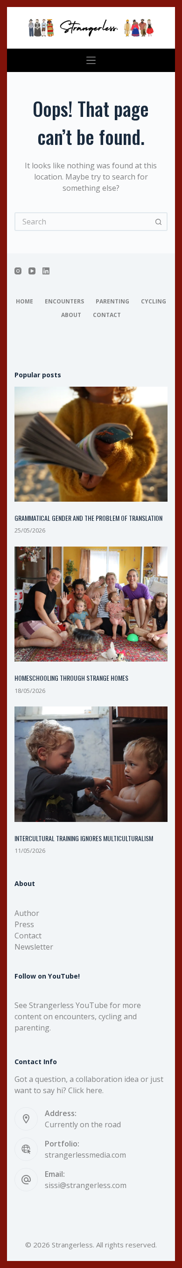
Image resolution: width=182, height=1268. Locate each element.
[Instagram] (17, 270)
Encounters (64, 301)
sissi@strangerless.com (85, 1185)
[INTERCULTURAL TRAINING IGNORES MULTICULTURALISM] (91, 764)
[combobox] (82, 221)
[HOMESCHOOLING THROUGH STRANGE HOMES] (91, 604)
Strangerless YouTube (68, 1005)
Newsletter (33, 947)
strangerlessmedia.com (85, 1155)
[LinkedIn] (45, 270)
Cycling (153, 301)
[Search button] (158, 221)
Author (26, 913)
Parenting (112, 301)
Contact (107, 315)
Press (24, 924)
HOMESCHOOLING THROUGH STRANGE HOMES (71, 678)
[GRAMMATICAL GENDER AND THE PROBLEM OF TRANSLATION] (91, 444)
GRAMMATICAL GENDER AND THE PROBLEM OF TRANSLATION (88, 518)
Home (24, 301)
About (71, 315)
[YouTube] (31, 270)
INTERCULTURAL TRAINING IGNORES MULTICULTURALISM (83, 838)
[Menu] (91, 60)
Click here (85, 1090)
